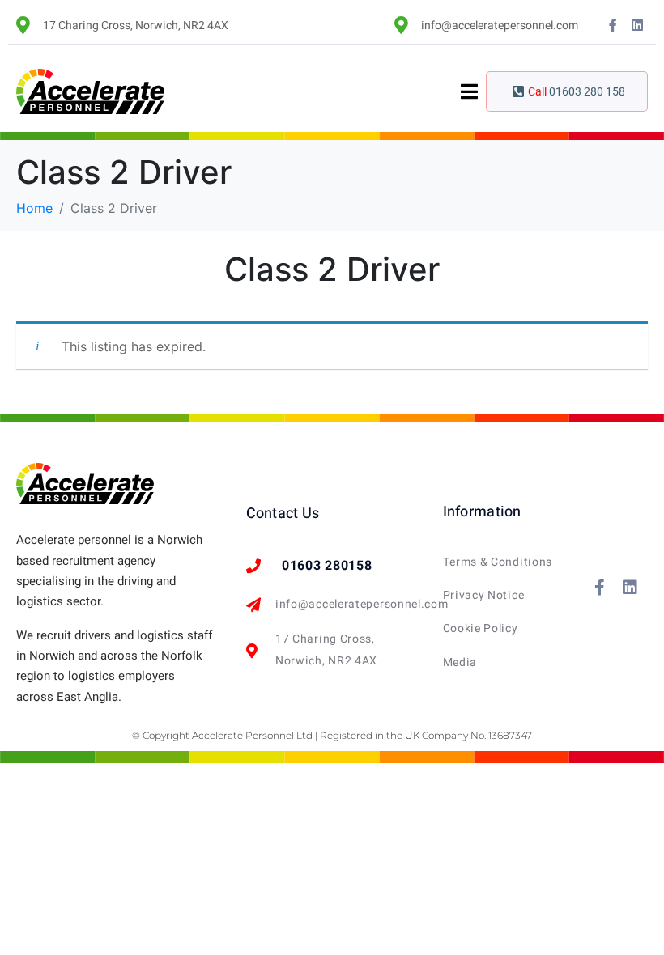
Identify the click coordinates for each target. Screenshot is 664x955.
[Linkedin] (637, 25)
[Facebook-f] (613, 25)
